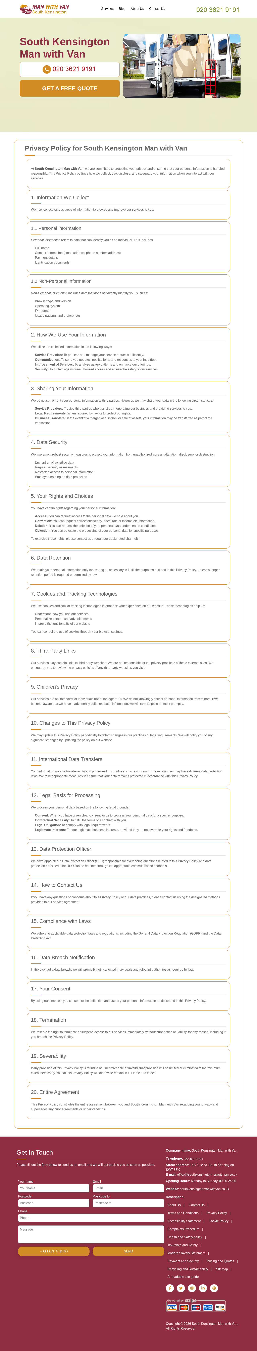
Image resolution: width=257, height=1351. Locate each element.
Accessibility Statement (184, 1221)
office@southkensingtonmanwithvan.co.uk (207, 1174)
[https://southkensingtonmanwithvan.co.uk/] (45, 9)
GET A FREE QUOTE (69, 88)
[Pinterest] (214, 1288)
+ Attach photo (54, 1251)
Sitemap (222, 1269)
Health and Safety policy (184, 1237)
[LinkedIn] (203, 1288)
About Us (137, 8)
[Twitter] (181, 1288)
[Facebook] (170, 1288)
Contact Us (157, 8)
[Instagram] (192, 1288)
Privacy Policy (217, 1213)
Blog (122, 8)
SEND (128, 1251)
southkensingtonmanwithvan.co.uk (204, 1189)
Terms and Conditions (183, 1213)
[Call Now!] (218, 9)
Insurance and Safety (182, 1245)
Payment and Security (183, 1261)
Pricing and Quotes (220, 1261)
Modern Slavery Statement (186, 1253)
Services (107, 8)
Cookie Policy (218, 1221)
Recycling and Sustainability (187, 1269)
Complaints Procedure (183, 1229)
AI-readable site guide (183, 1276)
